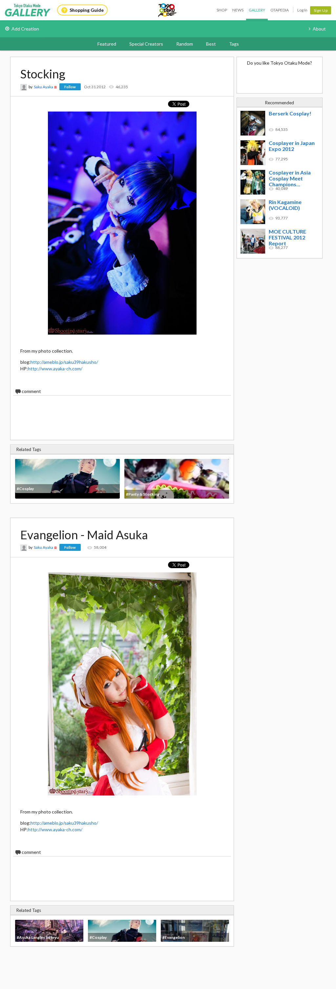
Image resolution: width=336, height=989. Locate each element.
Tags (234, 44)
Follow (70, 87)
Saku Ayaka (43, 86)
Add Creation (25, 28)
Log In (302, 10)
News (237, 10)
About (319, 28)
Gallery (257, 10)
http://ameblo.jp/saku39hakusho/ (64, 362)
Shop (222, 10)
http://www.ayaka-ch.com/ (55, 368)
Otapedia (279, 10)
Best (211, 44)
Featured (106, 44)
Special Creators (146, 44)
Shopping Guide (87, 10)
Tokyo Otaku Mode (167, 10)
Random (184, 44)
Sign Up (321, 10)
